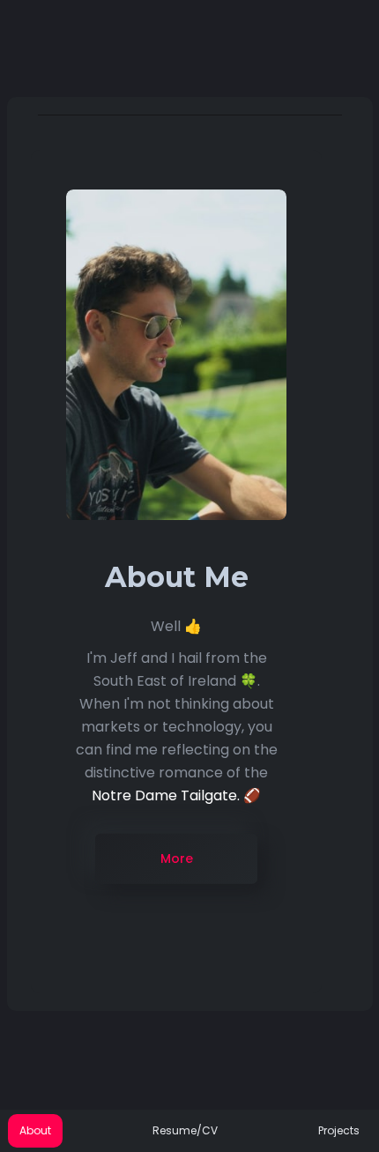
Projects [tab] (339, 1130)
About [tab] (35, 1130)
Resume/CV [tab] (185, 1130)
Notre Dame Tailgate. (166, 794)
